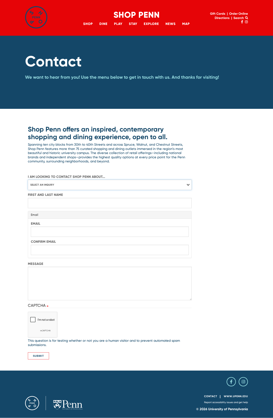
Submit (38, 355)
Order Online (238, 13)
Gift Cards (217, 13)
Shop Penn (136, 15)
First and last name (45, 195)
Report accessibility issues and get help (226, 402)
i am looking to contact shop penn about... (66, 177)
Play (118, 24)
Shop (88, 24)
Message (35, 264)
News (170, 24)
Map (186, 24)
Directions (222, 18)
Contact (210, 396)
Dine (103, 24)
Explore (151, 24)
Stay (133, 24)
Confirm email (43, 242)
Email (35, 224)
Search (239, 18)
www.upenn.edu (236, 396)
